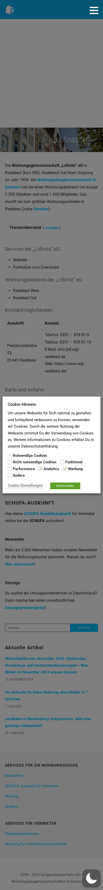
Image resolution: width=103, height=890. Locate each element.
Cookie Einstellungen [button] (25, 485)
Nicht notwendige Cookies (34, 462)
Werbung (75, 469)
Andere (19, 475)
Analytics (51, 469)
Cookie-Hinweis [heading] (22, 404)
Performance (24, 469)
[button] (95, 10)
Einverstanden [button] (65, 486)
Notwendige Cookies (30, 455)
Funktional (73, 462)
